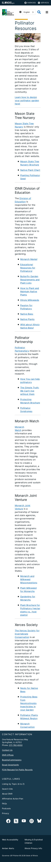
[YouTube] (24, 821)
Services (45, 3)
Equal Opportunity (10, 765)
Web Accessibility (10, 839)
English (27, 12)
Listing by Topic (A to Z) (13, 784)
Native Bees (26, 314)
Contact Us (7, 750)
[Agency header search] (39, 12)
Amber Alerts (8, 848)
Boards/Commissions (11, 760)
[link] (8, 821)
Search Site (7, 789)
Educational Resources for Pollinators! (27, 267)
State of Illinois (32, 856)
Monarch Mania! (28, 259)
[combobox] (28, 12)
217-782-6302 (15, 745)
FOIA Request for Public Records (17, 769)
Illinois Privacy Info (33, 848)
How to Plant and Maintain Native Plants (29, 291)
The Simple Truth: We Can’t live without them (29, 390)
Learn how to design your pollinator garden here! (27, 100)
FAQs (4, 803)
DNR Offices (8, 755)
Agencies (31, 3)
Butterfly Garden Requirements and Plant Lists (30, 279)
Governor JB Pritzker (10, 856)
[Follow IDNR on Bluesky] (39, 821)
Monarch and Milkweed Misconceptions (28, 579)
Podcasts (6, 808)
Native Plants (27, 319)
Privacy (5, 813)
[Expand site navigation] (47, 12)
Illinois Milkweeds (29, 300)
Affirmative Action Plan (12, 798)
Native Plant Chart (30, 170)
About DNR (7, 794)
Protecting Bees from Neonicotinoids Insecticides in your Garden (28, 703)
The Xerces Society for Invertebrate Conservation (27, 633)
